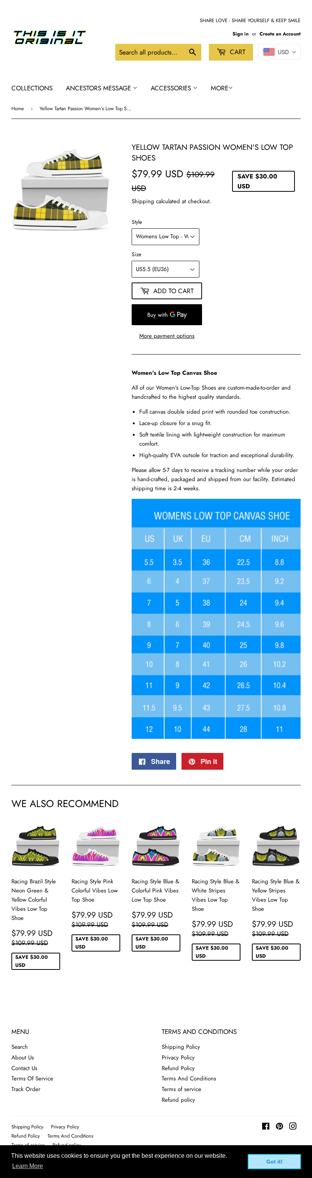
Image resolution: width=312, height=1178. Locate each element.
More (219, 88)
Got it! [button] (274, 1162)
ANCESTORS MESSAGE (99, 88)
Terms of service (181, 1089)
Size (136, 254)
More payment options (166, 336)
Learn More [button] (27, 1166)
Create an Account (280, 33)
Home (17, 108)
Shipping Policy (181, 1047)
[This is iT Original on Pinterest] (279, 1127)
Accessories (172, 88)
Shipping (143, 201)
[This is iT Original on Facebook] (266, 1127)
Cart (236, 51)
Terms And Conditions (189, 1078)
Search (19, 1047)
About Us (22, 1057)
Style (137, 222)
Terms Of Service (32, 1078)
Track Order (25, 1089)
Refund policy (178, 1100)
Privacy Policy (178, 1057)
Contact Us (24, 1068)
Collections (32, 88)
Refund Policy (178, 1068)
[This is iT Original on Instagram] (293, 1127)
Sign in (240, 33)
